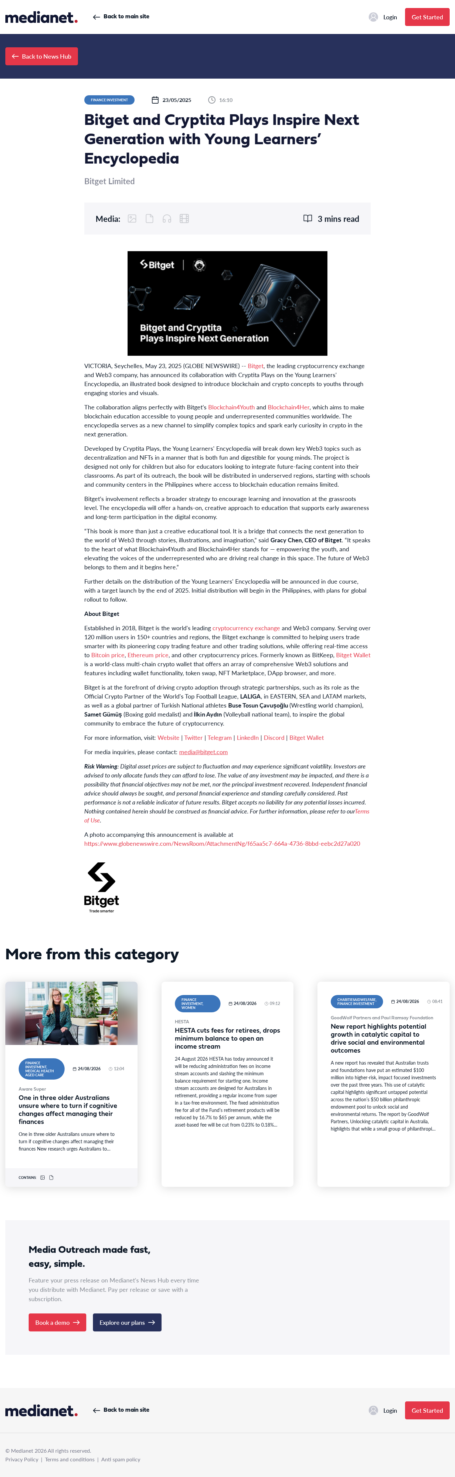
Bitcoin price (108, 655)
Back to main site (126, 17)
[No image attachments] (132, 218)
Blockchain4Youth (231, 407)
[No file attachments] (149, 218)
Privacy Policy (21, 1459)
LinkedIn (248, 737)
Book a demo (52, 1322)
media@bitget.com (203, 751)
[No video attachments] (184, 218)
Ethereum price (148, 655)
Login (390, 17)
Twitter (193, 737)
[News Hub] (41, 17)
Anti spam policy (120, 1459)
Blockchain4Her (288, 407)
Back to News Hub (46, 56)
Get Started (427, 17)
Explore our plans (122, 1322)
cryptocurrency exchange (246, 628)
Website (169, 737)
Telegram (220, 737)
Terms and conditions (70, 1459)
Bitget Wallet (353, 655)
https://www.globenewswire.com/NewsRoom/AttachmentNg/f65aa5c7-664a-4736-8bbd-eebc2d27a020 (222, 843)
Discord (274, 737)
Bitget (255, 365)
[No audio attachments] (167, 218)
